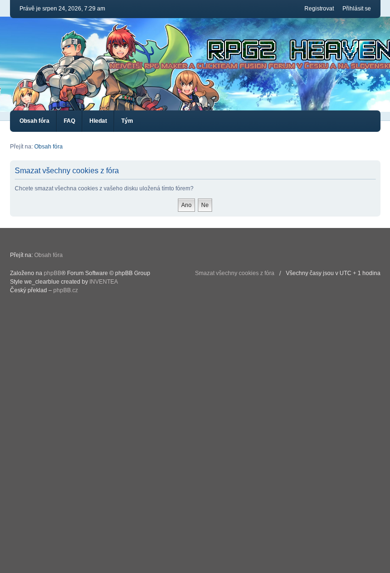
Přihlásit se (356, 8)
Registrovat (319, 8)
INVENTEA (103, 281)
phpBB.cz (65, 290)
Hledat (98, 121)
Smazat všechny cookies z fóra (234, 273)
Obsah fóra (34, 121)
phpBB (52, 273)
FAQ (69, 121)
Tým (127, 121)
